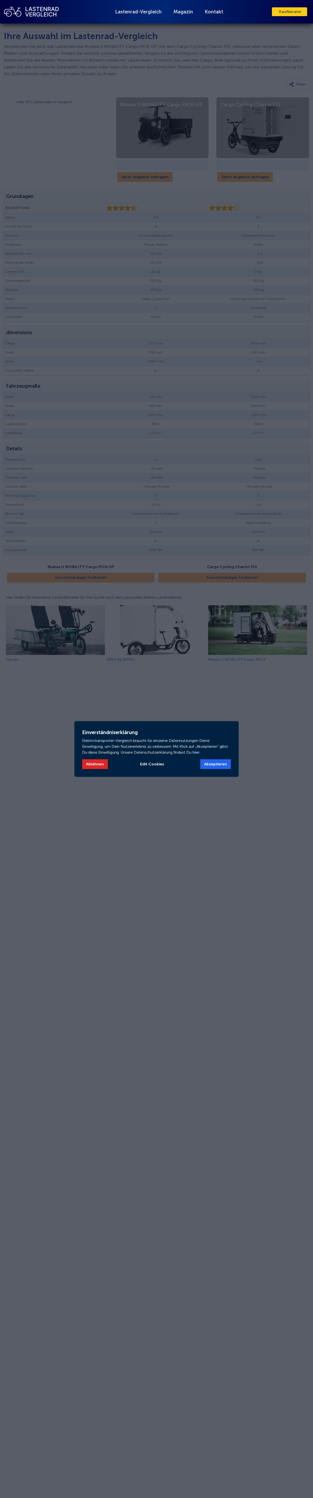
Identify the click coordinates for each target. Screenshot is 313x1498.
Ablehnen (95, 764)
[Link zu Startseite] (31, 12)
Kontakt (214, 12)
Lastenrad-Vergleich (138, 12)
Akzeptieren (215, 764)
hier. (196, 752)
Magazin (183, 12)
